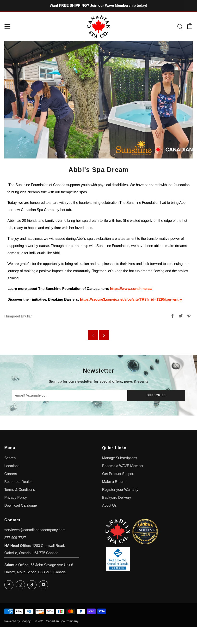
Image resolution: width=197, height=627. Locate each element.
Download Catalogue (20, 505)
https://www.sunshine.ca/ (131, 289)
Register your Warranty (120, 490)
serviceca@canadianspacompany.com (35, 530)
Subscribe (156, 395)
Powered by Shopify (17, 621)
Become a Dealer (18, 482)
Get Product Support (118, 474)
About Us (109, 505)
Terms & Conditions (19, 490)
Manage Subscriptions (119, 458)
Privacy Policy (15, 497)
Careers (10, 474)
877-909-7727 (15, 538)
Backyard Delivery (116, 497)
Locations (11, 466)
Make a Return (113, 482)
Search (10, 458)
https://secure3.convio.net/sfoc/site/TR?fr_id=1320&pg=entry (131, 299)
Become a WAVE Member (122, 466)
